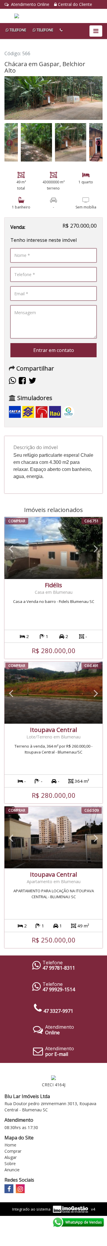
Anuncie (12, 1169)
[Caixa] (15, 411)
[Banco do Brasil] (28, 411)
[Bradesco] (42, 411)
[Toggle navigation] (95, 31)
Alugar (10, 1157)
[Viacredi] (68, 411)
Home (10, 1145)
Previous (9, 142)
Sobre (10, 1163)
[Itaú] (55, 411)
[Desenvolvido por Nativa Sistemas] (71, 1209)
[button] (11, 548)
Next (98, 142)
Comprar (12, 1151)
